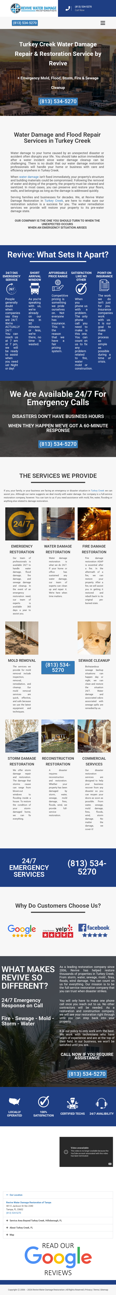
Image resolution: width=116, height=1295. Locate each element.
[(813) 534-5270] (68, 8)
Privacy (88, 1290)
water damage (29, 177)
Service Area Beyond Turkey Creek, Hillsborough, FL (36, 1220)
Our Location (16, 1195)
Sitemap (104, 1290)
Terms (96, 1290)
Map (12, 1234)
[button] (58, 1194)
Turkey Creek (54, 200)
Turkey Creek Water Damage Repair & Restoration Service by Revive (58, 54)
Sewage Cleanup (94, 660)
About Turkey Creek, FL (21, 1227)
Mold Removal (22, 660)
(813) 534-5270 (83, 6)
